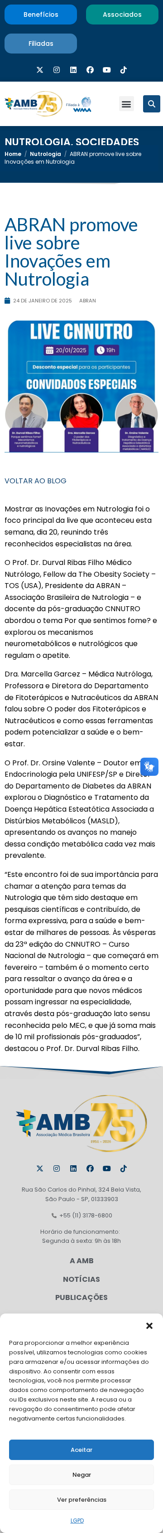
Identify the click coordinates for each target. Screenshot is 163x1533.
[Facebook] (90, 70)
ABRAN (87, 300)
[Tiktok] (123, 70)
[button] (149, 1324)
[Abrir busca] (151, 103)
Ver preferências (81, 1499)
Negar (81, 1474)
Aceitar (81, 1449)
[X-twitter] (40, 70)
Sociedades (107, 142)
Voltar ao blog (36, 481)
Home (13, 154)
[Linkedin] (73, 70)
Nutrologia (38, 142)
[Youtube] (107, 70)
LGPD (77, 1520)
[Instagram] (56, 70)
